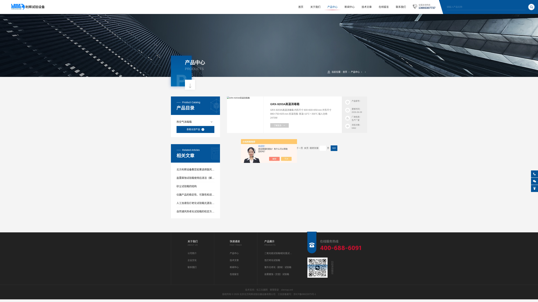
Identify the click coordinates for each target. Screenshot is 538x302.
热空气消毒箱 (184, 122)
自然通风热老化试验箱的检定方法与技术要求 (195, 211)
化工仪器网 (262, 290)
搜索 (531, 7)
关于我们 (315, 7)
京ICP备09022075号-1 (304, 294)
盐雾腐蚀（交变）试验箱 (276, 274)
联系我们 (401, 7)
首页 (300, 7)
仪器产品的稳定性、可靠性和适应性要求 (195, 194)
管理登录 (274, 290)
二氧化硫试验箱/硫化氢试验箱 (278, 253)
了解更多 (277, 125)
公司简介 (192, 253)
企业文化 (192, 260)
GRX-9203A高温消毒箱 (284, 104)
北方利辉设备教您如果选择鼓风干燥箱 (195, 169)
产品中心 (332, 7)
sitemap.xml (287, 290)
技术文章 (367, 7)
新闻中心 (350, 7)
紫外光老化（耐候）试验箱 (277, 267)
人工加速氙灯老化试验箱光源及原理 (195, 203)
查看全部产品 (193, 129)
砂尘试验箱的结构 (187, 186)
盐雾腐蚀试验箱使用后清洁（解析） (195, 178)
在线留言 (384, 7)
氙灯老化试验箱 (272, 260)
